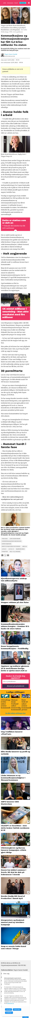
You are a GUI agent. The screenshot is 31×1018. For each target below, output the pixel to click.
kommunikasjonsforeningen (11, 541)
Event (16, 3)
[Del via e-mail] (8, 555)
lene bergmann (15, 538)
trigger (5, 538)
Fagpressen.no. (10, 1003)
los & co (11, 549)
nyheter (5, 551)
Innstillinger (25, 1017)
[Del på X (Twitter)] (5, 555)
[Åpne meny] (29, 2)
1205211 (4, 549)
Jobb (4, 3)
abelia (24, 546)
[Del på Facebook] (2, 555)
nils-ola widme (15, 551)
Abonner (22, 3)
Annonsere (10, 3)
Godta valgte (17, 1009)
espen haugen (6, 544)
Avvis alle (8, 1009)
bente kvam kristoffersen (11, 546)
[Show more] (15, 231)
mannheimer (20, 549)
